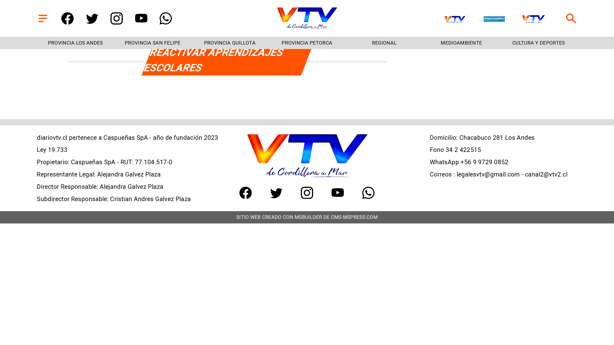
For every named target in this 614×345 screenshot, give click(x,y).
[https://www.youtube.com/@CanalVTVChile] (141, 22)
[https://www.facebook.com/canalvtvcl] (67, 22)
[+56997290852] (166, 22)
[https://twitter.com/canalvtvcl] (92, 22)
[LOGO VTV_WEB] (307, 28)
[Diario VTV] (43, 22)
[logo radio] (494, 19)
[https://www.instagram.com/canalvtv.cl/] (116, 22)
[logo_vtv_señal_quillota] (455, 19)
